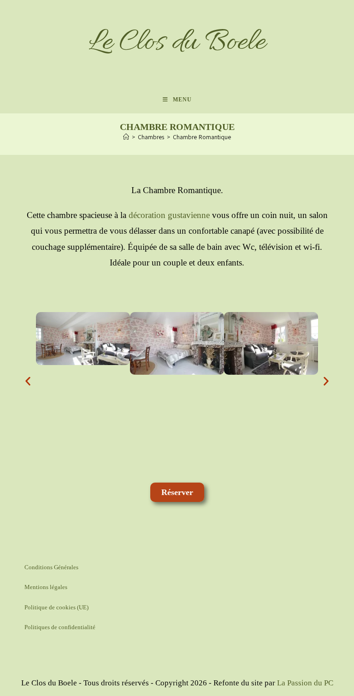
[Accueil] (126, 137)
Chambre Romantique (202, 137)
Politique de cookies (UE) (56, 607)
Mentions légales (45, 587)
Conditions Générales (51, 567)
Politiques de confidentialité (59, 627)
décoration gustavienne (169, 215)
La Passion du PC (305, 682)
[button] (28, 381)
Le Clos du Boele (177, 43)
